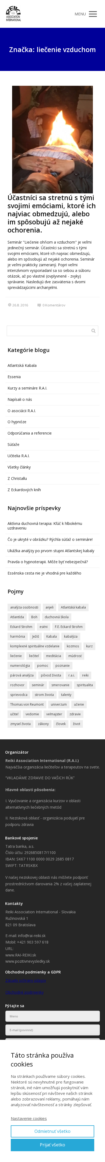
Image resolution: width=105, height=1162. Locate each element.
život (76, 724)
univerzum (59, 704)
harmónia (17, 636)
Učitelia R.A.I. (19, 455)
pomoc (42, 665)
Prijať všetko (52, 1145)
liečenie (16, 656)
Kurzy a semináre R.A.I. (27, 388)
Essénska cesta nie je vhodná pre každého (44, 573)
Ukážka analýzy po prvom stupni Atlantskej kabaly (51, 550)
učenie (79, 704)
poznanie (62, 665)
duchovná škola (57, 617)
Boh (34, 617)
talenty (66, 694)
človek (61, 724)
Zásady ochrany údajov (25, 980)
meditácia (53, 656)
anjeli (50, 607)
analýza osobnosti (24, 607)
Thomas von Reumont (27, 704)
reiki (85, 675)
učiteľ (14, 714)
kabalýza (71, 636)
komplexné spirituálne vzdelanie (35, 646)
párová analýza (22, 675)
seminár (38, 685)
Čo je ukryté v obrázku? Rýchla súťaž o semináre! (50, 539)
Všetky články (19, 467)
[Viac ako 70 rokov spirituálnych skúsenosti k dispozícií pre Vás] (13, 13)
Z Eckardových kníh (24, 489)
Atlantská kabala (73, 607)
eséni (44, 626)
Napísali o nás (20, 399)
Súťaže (13, 444)
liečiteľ (34, 656)
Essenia (14, 376)
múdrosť (75, 656)
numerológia (20, 665)
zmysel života (20, 724)
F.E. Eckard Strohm (69, 626)
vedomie (32, 714)
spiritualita (85, 685)
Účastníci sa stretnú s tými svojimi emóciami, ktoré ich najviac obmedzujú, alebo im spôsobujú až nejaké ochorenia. (52, 213)
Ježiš (35, 636)
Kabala (51, 636)
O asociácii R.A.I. (22, 410)
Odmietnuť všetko (52, 1131)
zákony (43, 724)
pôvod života (51, 675)
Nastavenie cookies (29, 1118)
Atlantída (17, 617)
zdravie (75, 714)
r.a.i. (71, 675)
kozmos (73, 646)
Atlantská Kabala (22, 365)
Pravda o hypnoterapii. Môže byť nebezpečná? (48, 561)
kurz (89, 646)
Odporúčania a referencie (30, 433)
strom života (44, 694)
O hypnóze (17, 421)
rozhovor (17, 685)
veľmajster (54, 714)
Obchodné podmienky (24, 992)
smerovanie (60, 685)
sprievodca (18, 694)
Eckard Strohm (21, 626)
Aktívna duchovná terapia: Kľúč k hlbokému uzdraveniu (45, 526)
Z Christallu (17, 478)
